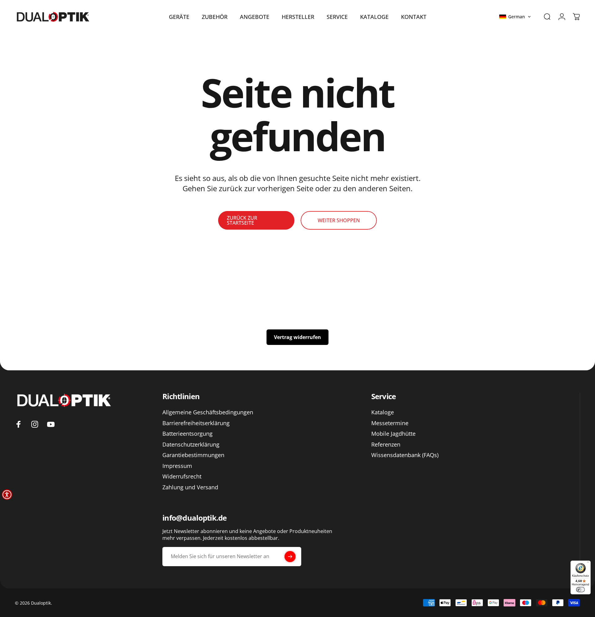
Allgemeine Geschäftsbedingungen (207, 412)
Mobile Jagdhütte (393, 433)
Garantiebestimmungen (193, 455)
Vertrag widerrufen (297, 337)
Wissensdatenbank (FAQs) (405, 455)
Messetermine (389, 422)
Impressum (177, 465)
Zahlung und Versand (190, 487)
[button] (515, 17)
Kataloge (382, 412)
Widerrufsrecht (181, 476)
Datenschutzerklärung (190, 444)
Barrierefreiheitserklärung (196, 422)
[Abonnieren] (290, 556)
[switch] (580, 589)
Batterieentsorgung (187, 433)
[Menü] (588, 563)
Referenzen (385, 444)
